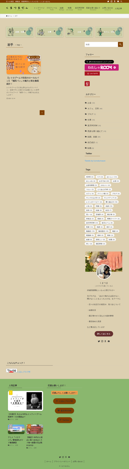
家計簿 (111, 214)
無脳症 (90, 231)
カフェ (90, 193)
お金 (91, 102)
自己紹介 (93, 142)
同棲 (99, 206)
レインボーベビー (94, 202)
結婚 (89, 239)
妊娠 (99, 210)
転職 (91, 148)
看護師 (90, 235)
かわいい (105, 185)
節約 (100, 235)
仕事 (91, 119)
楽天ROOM (94, 125)
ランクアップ (110, 197)
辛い (89, 243)
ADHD (89, 177)
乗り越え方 (111, 202)
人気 (89, 206)
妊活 (108, 210)
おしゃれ (90, 181)
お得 (116, 181)
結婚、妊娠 (94, 136)
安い (89, 214)
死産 (89, 227)
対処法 (90, 218)
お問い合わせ (78, 461)
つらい (90, 189)
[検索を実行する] (120, 44)
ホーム (48, 461)
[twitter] (108, 1)
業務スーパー (113, 218)
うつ (100, 177)
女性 (89, 210)
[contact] (118, 1)
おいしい (112, 177)
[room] (114, 1)
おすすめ (104, 181)
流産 (100, 227)
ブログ (92, 114)
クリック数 (103, 193)
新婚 (100, 218)
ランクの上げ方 (93, 197)
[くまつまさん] (17, 8)
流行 (109, 227)
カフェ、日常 (95, 108)
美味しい (100, 239)
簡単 (110, 235)
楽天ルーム (107, 223)
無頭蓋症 (103, 231)
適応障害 (100, 243)
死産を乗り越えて (97, 131)
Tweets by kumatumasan (95, 160)
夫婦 (109, 206)
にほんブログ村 (23, 371)
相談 (115, 231)
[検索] (121, 1)
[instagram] (111, 1)
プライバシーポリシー (62, 461)
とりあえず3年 (104, 189)
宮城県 (99, 214)
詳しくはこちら (103, 333)
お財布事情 (91, 185)
